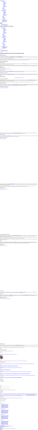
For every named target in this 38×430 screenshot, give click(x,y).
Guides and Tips (5, 3)
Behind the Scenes (6, 393)
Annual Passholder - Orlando (1, 393)
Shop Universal (3, 48)
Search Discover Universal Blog (3, 26)
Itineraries (4, 29)
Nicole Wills (1, 359)
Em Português (17, 393)
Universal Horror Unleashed (5, 46)
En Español (19, 393)
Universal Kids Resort (4, 20)
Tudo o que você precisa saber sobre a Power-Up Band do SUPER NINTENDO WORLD (11, 377)
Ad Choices (1, 427)
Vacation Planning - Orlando (19, 395)
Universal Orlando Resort (3, 1)
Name (0, 386)
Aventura (4, 393)
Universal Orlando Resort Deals (4, 24)
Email (0, 387)
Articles (3, 28)
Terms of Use (1, 429)
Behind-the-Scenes (5, 14)
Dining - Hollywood (10, 393)
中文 (4, 45)
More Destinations (3, 19)
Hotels (4, 31)
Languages (3, 17)
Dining (4, 4)
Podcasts (3, 8)
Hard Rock (26, 393)
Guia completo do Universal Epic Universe (5, 369)
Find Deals (1, 23)
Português (4, 18)
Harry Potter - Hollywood (28, 393)
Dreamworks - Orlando (15, 393)
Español (4, 9)
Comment (1, 385)
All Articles (5, 2)
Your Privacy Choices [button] (13, 428)
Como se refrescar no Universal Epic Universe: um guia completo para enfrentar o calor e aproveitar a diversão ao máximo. (15, 373)
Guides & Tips (5, 12)
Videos (3, 7)
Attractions (5, 30)
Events (4, 5)
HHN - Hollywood (34, 393)
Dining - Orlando (12, 393)
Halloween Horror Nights (23, 393)
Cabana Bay (7, 393)
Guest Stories (5, 6)
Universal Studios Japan (4, 47)
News (4, 33)
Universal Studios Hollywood (4, 10)
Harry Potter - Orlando (31, 393)
